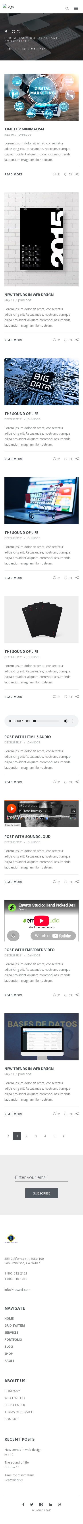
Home (9, 49)
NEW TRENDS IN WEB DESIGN (29, 294)
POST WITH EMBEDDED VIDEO (29, 949)
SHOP (8, 1353)
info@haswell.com (17, 1289)
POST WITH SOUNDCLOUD (27, 836)
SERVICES (11, 1332)
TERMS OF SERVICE (18, 1412)
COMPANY (12, 1391)
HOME (9, 1318)
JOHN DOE (24, 135)
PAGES (9, 1360)
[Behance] (41, 1504)
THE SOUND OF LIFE (21, 413)
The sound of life (16, 1462)
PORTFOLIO (13, 1339)
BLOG (22, 49)
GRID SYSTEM (14, 1325)
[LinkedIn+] (50, 1504)
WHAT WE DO (14, 1398)
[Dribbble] (59, 1504)
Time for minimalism (19, 1475)
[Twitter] (32, 1504)
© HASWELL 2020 (41, 1510)
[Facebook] (23, 1504)
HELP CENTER (14, 1405)
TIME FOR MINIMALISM (24, 129)
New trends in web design (22, 1450)
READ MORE (13, 174)
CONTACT (11, 1419)
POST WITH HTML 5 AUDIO (27, 736)
